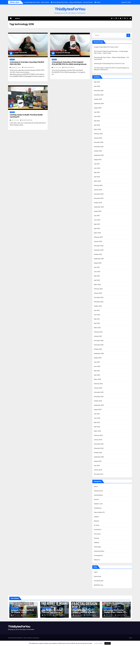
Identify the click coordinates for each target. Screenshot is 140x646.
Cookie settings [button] (98, 643)
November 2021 (98, 301)
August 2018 (97, 461)
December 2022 (98, 245)
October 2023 (98, 202)
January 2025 (98, 138)
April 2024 (97, 176)
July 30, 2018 (57, 67)
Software (96, 542)
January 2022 (98, 293)
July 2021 (97, 310)
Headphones (98, 508)
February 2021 (98, 332)
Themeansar (36, 637)
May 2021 (97, 319)
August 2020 (97, 357)
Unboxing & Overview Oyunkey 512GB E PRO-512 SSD (27, 63)
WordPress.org (98, 585)
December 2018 (98, 444)
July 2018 (97, 465)
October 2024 (98, 151)
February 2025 (98, 133)
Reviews (96, 538)
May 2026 (97, 82)
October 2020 (98, 349)
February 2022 (98, 289)
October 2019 (98, 401)
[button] (127, 18)
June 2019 (97, 418)
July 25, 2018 (15, 120)
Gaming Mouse (98, 495)
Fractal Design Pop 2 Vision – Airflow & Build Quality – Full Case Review (85, 612)
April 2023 (97, 228)
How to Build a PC (99, 512)
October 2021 (98, 306)
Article (96, 486)
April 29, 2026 (47, 615)
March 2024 (97, 181)
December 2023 (98, 194)
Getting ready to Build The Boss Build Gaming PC (26, 116)
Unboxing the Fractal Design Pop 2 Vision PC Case (109, 63)
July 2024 (97, 164)
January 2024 (98, 189)
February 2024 (98, 185)
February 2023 (98, 237)
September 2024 (99, 155)
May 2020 (97, 370)
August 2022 (97, 263)
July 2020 (97, 362)
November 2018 (98, 448)
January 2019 (98, 439)
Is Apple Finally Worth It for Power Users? (106, 47)
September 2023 (99, 207)
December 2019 (98, 392)
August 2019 (97, 409)
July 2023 (97, 215)
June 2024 (97, 168)
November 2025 (98, 95)
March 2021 (97, 327)
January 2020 (98, 388)
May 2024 (97, 172)
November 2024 (98, 146)
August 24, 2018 (16, 67)
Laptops (96, 516)
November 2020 (98, 345)
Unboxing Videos (99, 551)
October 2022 (98, 254)
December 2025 (98, 90)
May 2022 (97, 276)
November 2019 (98, 396)
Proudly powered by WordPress (15, 637)
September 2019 (99, 405)
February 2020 (98, 383)
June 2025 (97, 116)
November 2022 (98, 250)
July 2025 (97, 112)
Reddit (17, 18)
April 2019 (97, 426)
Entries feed (97, 576)
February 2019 (98, 435)
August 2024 (97, 159)
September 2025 (99, 103)
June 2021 (97, 314)
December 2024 (98, 142)
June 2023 (97, 220)
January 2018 (98, 470)
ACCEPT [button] (107, 643)
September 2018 (99, 457)
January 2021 (98, 336)
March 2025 (97, 129)
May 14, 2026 (16, 615)
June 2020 (97, 366)
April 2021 (97, 323)
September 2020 (99, 353)
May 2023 (97, 224)
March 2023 (97, 233)
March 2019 (97, 431)
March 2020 (97, 379)
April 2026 (97, 86)
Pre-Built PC (97, 529)
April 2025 (97, 125)
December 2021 (98, 297)
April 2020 (97, 375)
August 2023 (97, 211)
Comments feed (98, 580)
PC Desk (96, 525)
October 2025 (98, 99)
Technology (97, 547)
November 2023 (98, 198)
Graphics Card (98, 503)
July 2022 (97, 267)
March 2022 (97, 284)
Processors (97, 534)
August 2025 (97, 108)
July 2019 (97, 414)
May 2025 (97, 120)
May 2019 (97, 422)
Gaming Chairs (98, 491)
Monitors (96, 521)
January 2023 (98, 241)
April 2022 (97, 280)
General (12, 59)
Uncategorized (98, 555)
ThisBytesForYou (70, 9)
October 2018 (98, 452)
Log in (96, 572)
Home (130, 637)
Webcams (97, 559)
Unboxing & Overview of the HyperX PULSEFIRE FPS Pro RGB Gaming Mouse (69, 63)
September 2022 (99, 258)
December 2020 (98, 340)
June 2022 (97, 271)
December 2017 (98, 474)
